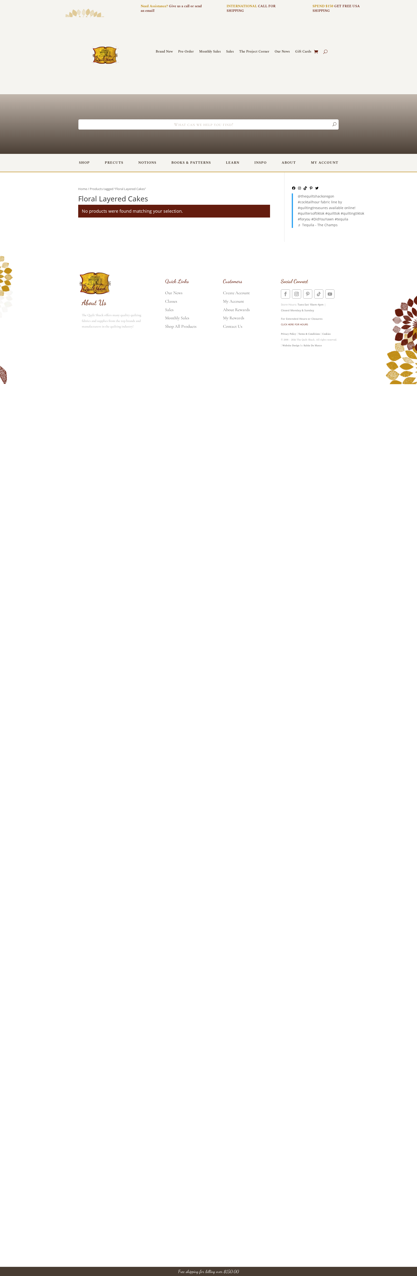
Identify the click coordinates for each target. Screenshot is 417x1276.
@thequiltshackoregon (316, 196)
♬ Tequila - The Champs (318, 225)
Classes (171, 301)
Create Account (236, 292)
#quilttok (332, 213)
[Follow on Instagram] (296, 294)
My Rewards (233, 318)
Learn (232, 162)
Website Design (290, 346)
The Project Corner (254, 52)
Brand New (164, 52)
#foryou (304, 219)
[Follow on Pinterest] (307, 294)
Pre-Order (186, 52)
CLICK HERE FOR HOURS (294, 324)
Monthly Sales (210, 52)
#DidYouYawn (322, 219)
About (289, 162)
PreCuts (114, 162)
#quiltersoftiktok (311, 213)
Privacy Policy (288, 334)
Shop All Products (180, 326)
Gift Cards (303, 52)
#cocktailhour (309, 202)
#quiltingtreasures (313, 207)
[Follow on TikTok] (318, 294)
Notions (147, 162)
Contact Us (232, 326)
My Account (324, 162)
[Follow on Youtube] (329, 294)
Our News (282, 52)
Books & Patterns (191, 162)
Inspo (260, 162)
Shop (84, 162)
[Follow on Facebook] (285, 294)
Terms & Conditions (309, 334)
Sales (230, 52)
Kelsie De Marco (313, 346)
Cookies (326, 334)
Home (82, 189)
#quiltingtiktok (352, 213)
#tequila (341, 219)
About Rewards (236, 309)
